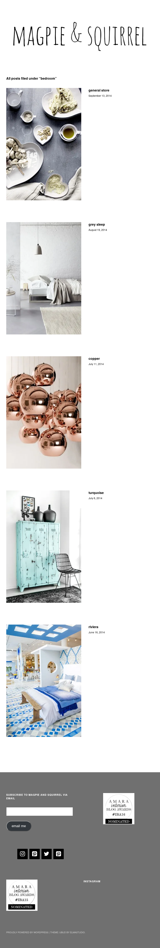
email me (19, 826)
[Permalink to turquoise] (43, 546)
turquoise (96, 492)
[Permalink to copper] (43, 412)
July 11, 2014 (96, 364)
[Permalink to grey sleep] (43, 278)
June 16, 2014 (97, 632)
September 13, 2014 (100, 95)
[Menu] (11, 6)
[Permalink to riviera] (43, 681)
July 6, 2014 (95, 498)
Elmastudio (77, 932)
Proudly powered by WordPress (27, 932)
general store (99, 90)
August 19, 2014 (98, 229)
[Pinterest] (34, 854)
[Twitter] (46, 854)
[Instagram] (22, 854)
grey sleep (97, 224)
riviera (93, 626)
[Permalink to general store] (43, 144)
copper (94, 358)
